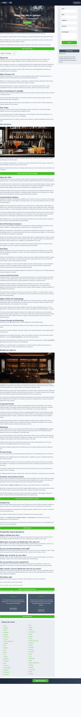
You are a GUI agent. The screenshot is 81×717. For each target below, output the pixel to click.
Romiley (31, 665)
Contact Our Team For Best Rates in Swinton (27, 498)
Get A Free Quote (27, 616)
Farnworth (6, 636)
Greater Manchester (8, 641)
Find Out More (27, 528)
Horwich (31, 645)
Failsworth (6, 661)
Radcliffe (20, 585)
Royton (30, 634)
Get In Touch (69, 51)
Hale (30, 625)
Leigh (5, 663)
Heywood (6, 665)
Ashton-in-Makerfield (34, 662)
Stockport (31, 643)
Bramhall (31, 667)
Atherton (6, 656)
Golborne (31, 649)
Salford (10, 585)
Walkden (6, 585)
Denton (30, 638)
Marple (30, 671)
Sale (5, 654)
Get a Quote (27, 22)
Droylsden (6, 670)
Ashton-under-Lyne (33, 640)
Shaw (30, 654)
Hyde (30, 656)
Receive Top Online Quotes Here (27, 589)
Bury (5, 650)
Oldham (31, 629)
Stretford (6, 643)
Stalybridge (31, 658)
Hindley (31, 636)
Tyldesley (6, 648)
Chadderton (6, 672)
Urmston (6, 639)
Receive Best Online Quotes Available (27, 173)
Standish (31, 673)
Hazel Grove (32, 669)
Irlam (5, 645)
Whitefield (15, 585)
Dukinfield (31, 651)
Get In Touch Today (27, 48)
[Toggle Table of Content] (13, 53)
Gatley (30, 627)
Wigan (30, 660)
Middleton (6, 659)
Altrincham (6, 674)
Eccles (1, 585)
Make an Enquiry (40, 680)
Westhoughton (7, 667)
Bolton (5, 652)
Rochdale (31, 647)
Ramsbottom (32, 632)
